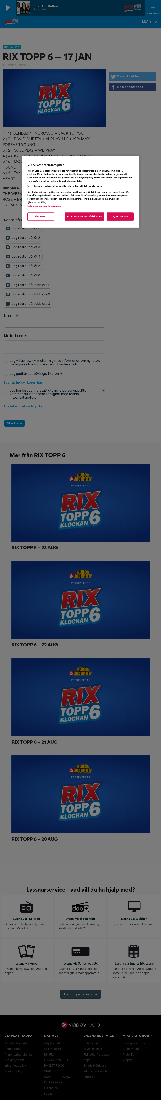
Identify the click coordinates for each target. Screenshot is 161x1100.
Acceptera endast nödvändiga (84, 216)
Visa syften (40, 216)
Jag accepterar (120, 216)
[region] (80, 192)
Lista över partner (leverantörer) (45, 206)
